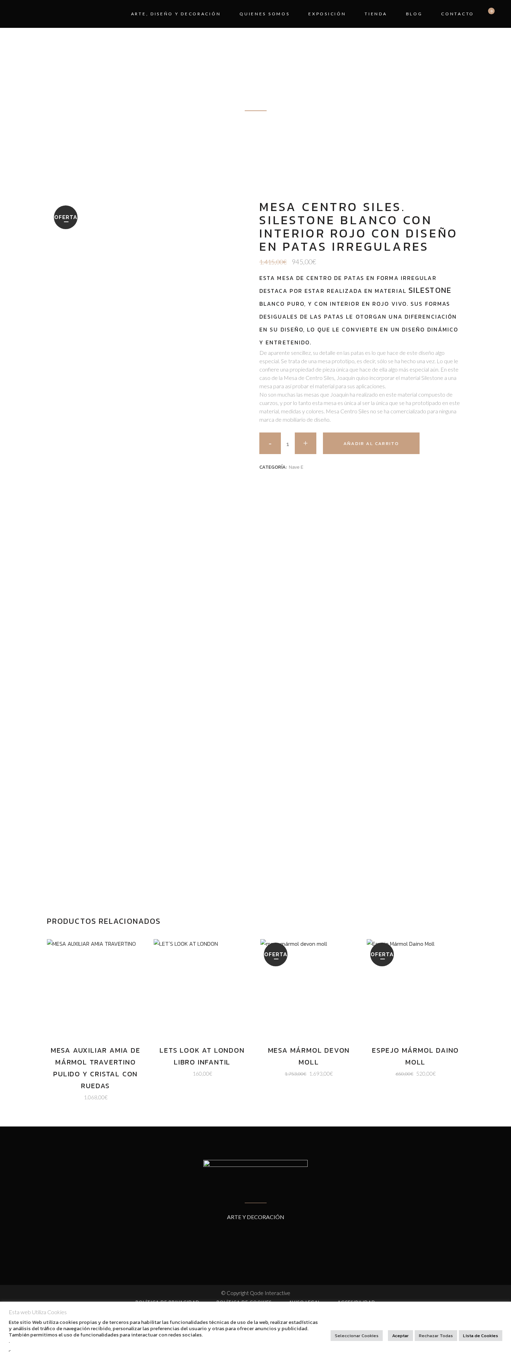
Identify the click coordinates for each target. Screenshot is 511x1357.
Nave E (296, 467)
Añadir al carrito (371, 443)
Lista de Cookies (480, 1335)
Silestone (430, 290)
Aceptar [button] (400, 1335)
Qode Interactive (270, 1293)
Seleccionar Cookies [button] (357, 1335)
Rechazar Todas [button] (436, 1335)
